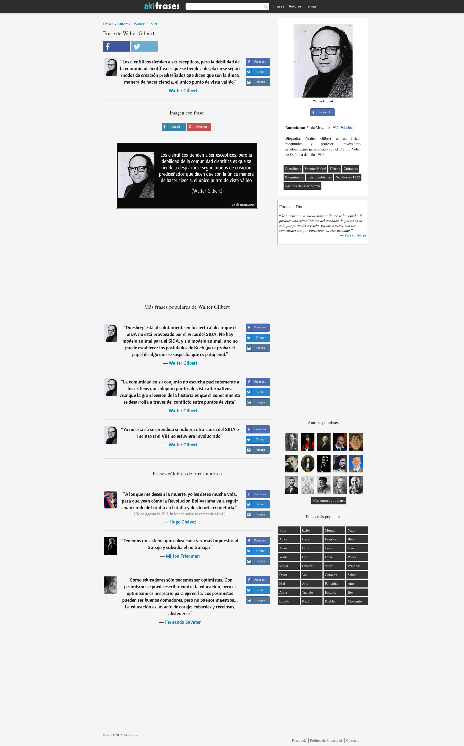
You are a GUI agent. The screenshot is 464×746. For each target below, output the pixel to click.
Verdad (284, 556)
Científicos (293, 169)
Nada (351, 530)
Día (304, 556)
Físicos (335, 169)
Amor (283, 539)
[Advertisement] (187, 254)
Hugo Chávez (182, 522)
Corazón (331, 574)
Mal (282, 583)
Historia (330, 592)
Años (351, 583)
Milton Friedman (183, 556)
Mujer (283, 565)
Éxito (306, 530)
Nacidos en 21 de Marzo (302, 186)
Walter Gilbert (145, 23)
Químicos (351, 169)
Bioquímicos (294, 177)
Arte (305, 583)
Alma (283, 592)
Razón (306, 601)
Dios (305, 548)
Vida (282, 530)
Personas (354, 565)
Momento (355, 601)
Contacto (353, 740)
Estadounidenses (319, 177)
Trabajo (307, 592)
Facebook (299, 740)
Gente (329, 548)
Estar (328, 556)
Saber (352, 574)
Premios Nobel (315, 169)
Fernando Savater (183, 622)
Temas (311, 6)
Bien (351, 539)
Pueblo (330, 601)
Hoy (351, 592)
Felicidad (332, 583)
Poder (352, 556)
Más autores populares (329, 500)
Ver (304, 574)
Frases (278, 6)
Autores (295, 6)
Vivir (328, 565)
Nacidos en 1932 (348, 177)
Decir (283, 574)
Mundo (330, 530)
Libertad (308, 565)
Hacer (306, 539)
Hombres (331, 539)
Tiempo (285, 548)
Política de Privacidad (326, 740)
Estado (284, 601)
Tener (352, 548)
